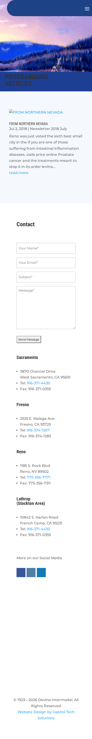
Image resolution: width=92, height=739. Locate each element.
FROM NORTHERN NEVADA (28, 124)
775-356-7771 (38, 477)
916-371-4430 (38, 383)
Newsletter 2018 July (48, 129)
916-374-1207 (38, 430)
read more (18, 173)
